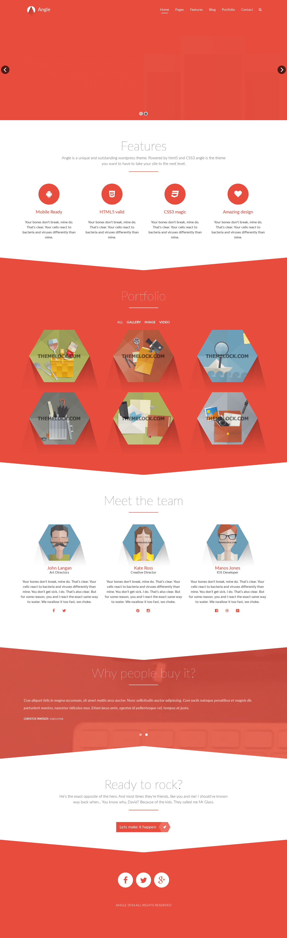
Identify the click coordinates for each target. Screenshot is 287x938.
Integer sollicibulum (227, 344)
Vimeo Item (143, 344)
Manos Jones (227, 568)
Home (164, 9)
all (120, 322)
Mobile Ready (49, 212)
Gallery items (59, 344)
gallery (134, 322)
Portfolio (228, 9)
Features (196, 9)
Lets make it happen (138, 827)
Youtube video (143, 407)
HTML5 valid (112, 212)
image (150, 322)
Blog (212, 9)
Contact (247, 9)
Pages (179, 9)
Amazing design (238, 212)
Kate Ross (143, 568)
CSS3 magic (175, 212)
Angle (44, 9)
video (164, 322)
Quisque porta (59, 407)
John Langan (59, 568)
